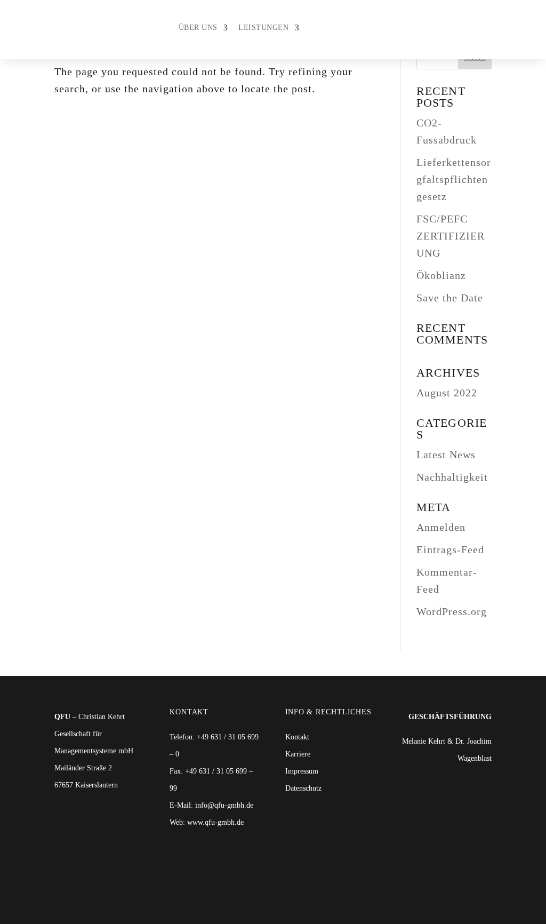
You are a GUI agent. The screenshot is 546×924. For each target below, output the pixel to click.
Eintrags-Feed (450, 549)
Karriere (297, 754)
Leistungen (263, 27)
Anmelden (440, 527)
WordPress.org (451, 611)
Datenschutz (303, 788)
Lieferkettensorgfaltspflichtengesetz (453, 179)
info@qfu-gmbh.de (224, 805)
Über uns (198, 27)
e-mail (507, 30)
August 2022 (446, 393)
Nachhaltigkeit (452, 477)
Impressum (301, 771)
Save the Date (449, 298)
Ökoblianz (441, 275)
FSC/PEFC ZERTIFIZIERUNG (450, 236)
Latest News (446, 454)
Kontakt (297, 737)
